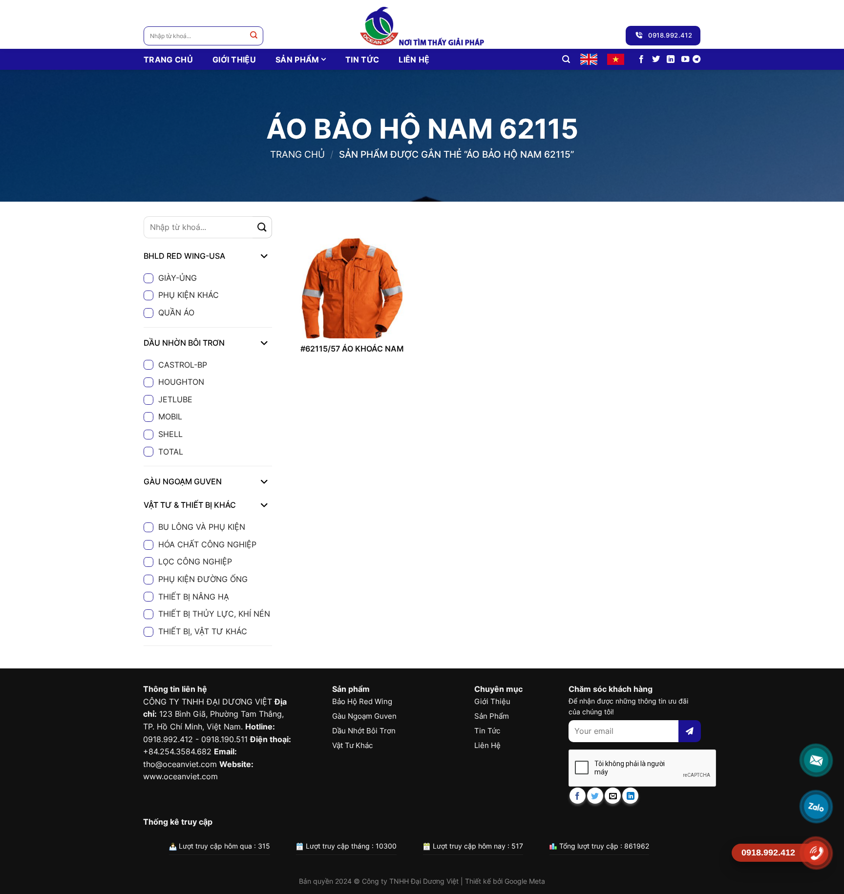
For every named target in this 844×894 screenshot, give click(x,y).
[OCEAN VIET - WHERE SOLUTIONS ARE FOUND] (422, 24)
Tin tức (362, 59)
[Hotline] (816, 852)
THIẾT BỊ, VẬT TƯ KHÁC (202, 631)
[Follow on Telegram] (696, 59)
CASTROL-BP (182, 365)
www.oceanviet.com (180, 776)
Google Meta (525, 881)
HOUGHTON (181, 382)
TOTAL (170, 452)
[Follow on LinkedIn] (670, 59)
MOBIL (170, 416)
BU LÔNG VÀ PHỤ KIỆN (201, 527)
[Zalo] (816, 806)
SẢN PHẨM (297, 59)
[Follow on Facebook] (641, 59)
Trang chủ (297, 154)
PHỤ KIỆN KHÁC (188, 295)
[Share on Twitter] (595, 796)
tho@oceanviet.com (180, 764)
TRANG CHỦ (168, 59)
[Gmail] (816, 760)
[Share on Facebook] (578, 796)
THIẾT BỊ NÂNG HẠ (193, 597)
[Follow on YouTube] (685, 59)
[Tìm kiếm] (566, 59)
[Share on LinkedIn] (630, 796)
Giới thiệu (234, 59)
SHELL (170, 434)
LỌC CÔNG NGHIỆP (195, 561)
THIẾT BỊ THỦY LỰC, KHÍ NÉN (214, 614)
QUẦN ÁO (176, 312)
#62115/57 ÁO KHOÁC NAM (352, 348)
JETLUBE (175, 399)
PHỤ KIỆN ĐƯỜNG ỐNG (203, 579)
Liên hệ (414, 59)
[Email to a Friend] (613, 796)
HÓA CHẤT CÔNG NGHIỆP (207, 544)
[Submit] (253, 36)
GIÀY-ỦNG (177, 278)
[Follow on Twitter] (656, 59)
